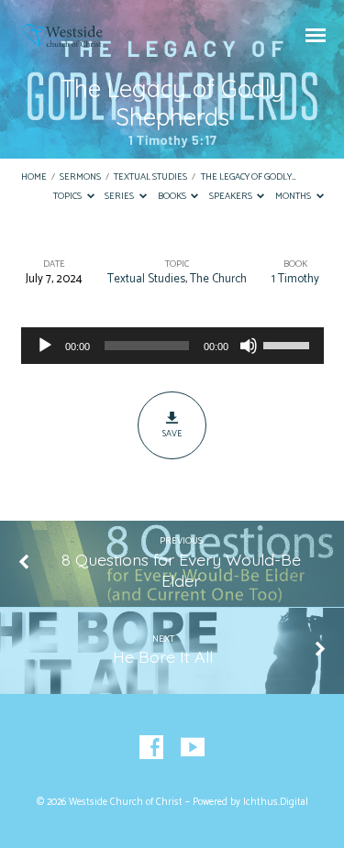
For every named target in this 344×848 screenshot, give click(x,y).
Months (294, 196)
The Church (218, 279)
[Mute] (248, 345)
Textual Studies (150, 177)
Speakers (231, 196)
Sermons (80, 177)
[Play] (45, 345)
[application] (172, 345)
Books (173, 196)
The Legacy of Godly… (248, 177)
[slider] (289, 343)
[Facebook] (151, 748)
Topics (68, 196)
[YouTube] (193, 748)
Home (34, 177)
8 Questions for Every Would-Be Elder (181, 569)
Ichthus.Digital (275, 802)
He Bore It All (163, 656)
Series (120, 196)
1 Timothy (295, 279)
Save (172, 433)
